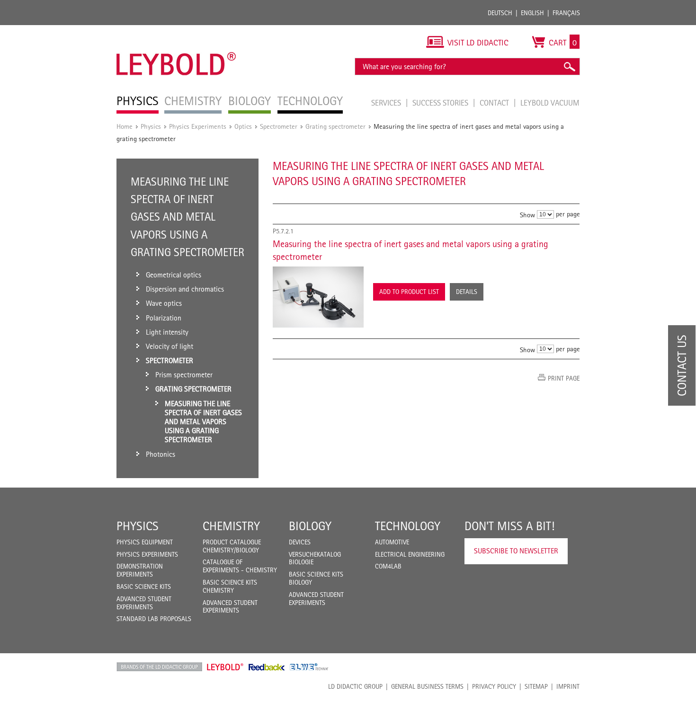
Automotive (392, 542)
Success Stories (441, 102)
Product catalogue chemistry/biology (232, 546)
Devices (300, 542)
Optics (243, 126)
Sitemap (536, 686)
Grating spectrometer (335, 126)
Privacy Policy (494, 686)
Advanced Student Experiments (143, 603)
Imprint (568, 686)
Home (124, 126)
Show (527, 215)
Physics (151, 126)
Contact (495, 102)
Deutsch (500, 13)
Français (566, 13)
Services (387, 102)
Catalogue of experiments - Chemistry (240, 566)
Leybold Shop (225, 667)
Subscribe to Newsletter (516, 550)
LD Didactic (159, 667)
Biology (310, 526)
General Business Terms (427, 686)
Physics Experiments (197, 126)
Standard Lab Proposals (153, 618)
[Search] (569, 66)
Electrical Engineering (410, 554)
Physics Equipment (144, 542)
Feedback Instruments (267, 667)
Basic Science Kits (143, 586)
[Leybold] (176, 30)
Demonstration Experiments (139, 570)
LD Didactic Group (355, 686)
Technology (407, 526)
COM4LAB (388, 566)
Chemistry (231, 526)
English (532, 13)
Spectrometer (278, 126)
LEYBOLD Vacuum (550, 102)
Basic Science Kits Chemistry (230, 586)
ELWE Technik (309, 667)
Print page (564, 378)
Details (466, 291)
